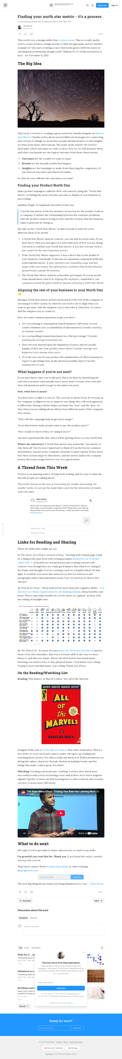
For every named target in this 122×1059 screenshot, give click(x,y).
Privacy (59, 1042)
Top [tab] (20, 948)
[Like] (20, 34)
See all (22, 1006)
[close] (84, 952)
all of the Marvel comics (52, 749)
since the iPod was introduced (76, 650)
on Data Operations (57, 866)
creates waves (66, 40)
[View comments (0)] (25, 34)
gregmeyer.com (29, 870)
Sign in (115, 5)
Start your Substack (55, 1048)
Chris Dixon (96, 883)
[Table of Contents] (2, 529)
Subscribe (102, 5)
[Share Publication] (92, 5)
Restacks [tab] (33, 918)
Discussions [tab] (35, 948)
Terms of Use (72, 994)
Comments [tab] (23, 918)
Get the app (73, 1048)
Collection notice (76, 1042)
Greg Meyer (27, 26)
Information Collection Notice (60, 996)
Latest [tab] (26, 948)
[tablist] (28, 918)
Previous (27, 901)
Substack (49, 1054)
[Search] (87, 5)
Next (97, 901)
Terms (65, 1042)
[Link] (14, 63)
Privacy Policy (79, 996)
